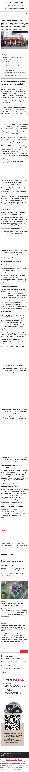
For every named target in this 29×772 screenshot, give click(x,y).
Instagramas (4, 513)
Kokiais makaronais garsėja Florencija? (10, 658)
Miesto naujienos (15, 763)
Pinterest (11, 513)
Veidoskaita (19, 765)
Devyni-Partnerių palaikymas (14, 68)
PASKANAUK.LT (14, 5)
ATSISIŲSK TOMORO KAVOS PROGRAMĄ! (15, 72)
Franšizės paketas (12, 70)
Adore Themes (10, 755)
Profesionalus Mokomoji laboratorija (15, 65)
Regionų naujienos (5, 769)
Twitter (24, 511)
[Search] (27, 13)
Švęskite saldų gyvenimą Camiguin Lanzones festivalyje (12, 562)
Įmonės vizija (9, 61)
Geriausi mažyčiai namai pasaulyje (12, 603)
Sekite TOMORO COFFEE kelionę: (13, 75)
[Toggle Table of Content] (24, 55)
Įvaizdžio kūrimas (11, 765)
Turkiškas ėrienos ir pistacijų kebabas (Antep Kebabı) (13, 661)
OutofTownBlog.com (6, 511)
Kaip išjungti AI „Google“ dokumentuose (10, 668)
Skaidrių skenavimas (14, 762)
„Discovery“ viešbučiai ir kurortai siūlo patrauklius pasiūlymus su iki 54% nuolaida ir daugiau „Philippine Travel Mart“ (13, 628)
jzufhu (19, 29)
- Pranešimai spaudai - (12, 767)
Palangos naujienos (16, 769)
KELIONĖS (9, 533)
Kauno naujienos (23, 767)
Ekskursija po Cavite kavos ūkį (14, 520)
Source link (4, 530)
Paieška (3, 649)
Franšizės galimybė (10, 63)
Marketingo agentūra (11, 760)
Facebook (19, 511)
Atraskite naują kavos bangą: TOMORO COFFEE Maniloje (13, 58)
